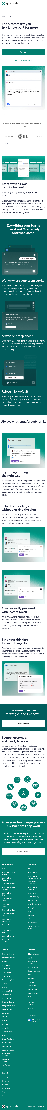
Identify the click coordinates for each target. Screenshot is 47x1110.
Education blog (33, 919)
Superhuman (34, 954)
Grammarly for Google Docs (7, 920)
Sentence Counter (8, 1009)
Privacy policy (32, 989)
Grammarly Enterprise (31, 883)
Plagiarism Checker (8, 958)
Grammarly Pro (33, 872)
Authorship (5, 1028)
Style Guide (5, 1013)
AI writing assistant (34, 904)
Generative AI (32, 900)
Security (30, 1008)
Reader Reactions (8, 1039)
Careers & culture (34, 971)
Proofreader (6, 1065)
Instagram (7, 1088)
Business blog (32, 923)
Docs (3, 869)
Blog (29, 912)
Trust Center (32, 986)
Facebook (7, 1085)
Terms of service (33, 993)
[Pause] (6, 142)
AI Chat (4, 987)
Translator (5, 984)
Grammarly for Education (33, 888)
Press (29, 975)
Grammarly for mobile (7, 926)
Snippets (5, 1017)
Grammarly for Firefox (7, 905)
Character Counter (8, 1002)
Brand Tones (6, 1024)
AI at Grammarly (33, 897)
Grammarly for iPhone (7, 931)
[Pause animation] (3, 113)
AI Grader (5, 1035)
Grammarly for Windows (7, 879)
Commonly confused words (35, 927)
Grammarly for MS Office (8, 915)
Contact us (5, 1081)
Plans (29, 869)
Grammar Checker (8, 954)
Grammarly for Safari (7, 900)
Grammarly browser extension (8, 888)
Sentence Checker (8, 1050)
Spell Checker (6, 1046)
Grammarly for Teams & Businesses (34, 877)
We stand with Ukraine (32, 963)
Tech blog (31, 915)
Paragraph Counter (8, 1006)
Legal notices (32, 1015)
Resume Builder (7, 1043)
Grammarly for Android (7, 941)
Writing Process (33, 908)
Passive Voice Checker (6, 1060)
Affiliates (31, 978)
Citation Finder (7, 1032)
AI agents (5, 961)
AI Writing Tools (7, 991)
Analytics (5, 1021)
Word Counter (6, 998)
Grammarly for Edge (9, 910)
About (30, 958)
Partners (31, 982)
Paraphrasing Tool (8, 980)
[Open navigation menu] (43, 3)
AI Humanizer (6, 969)
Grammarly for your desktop (8, 873)
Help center (6, 1077)
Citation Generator (8, 972)
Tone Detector (6, 995)
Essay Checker (7, 976)
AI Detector (6, 965)
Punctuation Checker (6, 1055)
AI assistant (32, 893)
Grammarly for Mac (8, 884)
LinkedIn (7, 1096)
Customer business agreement (34, 998)
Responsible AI (33, 967)
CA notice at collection (32, 1003)
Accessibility (32, 1012)
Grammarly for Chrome (7, 894)
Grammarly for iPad (8, 936)
